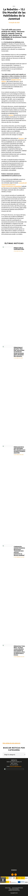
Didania (14, 3)
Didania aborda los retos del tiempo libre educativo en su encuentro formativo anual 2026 (19, 449)
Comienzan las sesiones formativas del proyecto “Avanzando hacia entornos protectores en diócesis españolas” (19, 551)
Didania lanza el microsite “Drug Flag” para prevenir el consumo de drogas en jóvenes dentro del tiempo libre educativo (19, 352)
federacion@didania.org (15, 766)
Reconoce (21, 138)
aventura (11, 115)
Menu (14, 6)
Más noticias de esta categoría (11, 743)
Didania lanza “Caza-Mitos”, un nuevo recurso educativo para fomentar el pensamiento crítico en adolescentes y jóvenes (19, 650)
